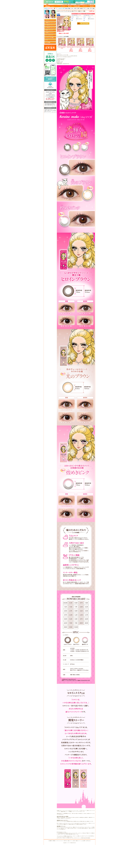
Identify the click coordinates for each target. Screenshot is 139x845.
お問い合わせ (88, 840)
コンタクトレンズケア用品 (49, 37)
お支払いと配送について (76, 840)
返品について (70, 840)
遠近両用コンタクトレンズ (49, 32)
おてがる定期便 (48, 42)
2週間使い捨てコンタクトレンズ (50, 22)
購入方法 (65, 840)
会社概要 (50, 840)
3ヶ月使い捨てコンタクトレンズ (50, 27)
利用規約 (54, 840)
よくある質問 (83, 840)
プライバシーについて (59, 840)
